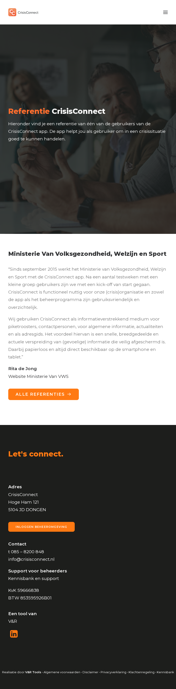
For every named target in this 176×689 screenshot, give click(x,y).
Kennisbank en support (33, 578)
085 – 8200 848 (27, 551)
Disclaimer (90, 672)
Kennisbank (165, 672)
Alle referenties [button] (40, 394)
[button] (165, 12)
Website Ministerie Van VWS (38, 376)
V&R (12, 621)
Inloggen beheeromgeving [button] (41, 527)
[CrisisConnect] (23, 12)
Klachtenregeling (142, 672)
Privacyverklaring (113, 672)
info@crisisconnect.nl (31, 559)
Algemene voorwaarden (62, 672)
